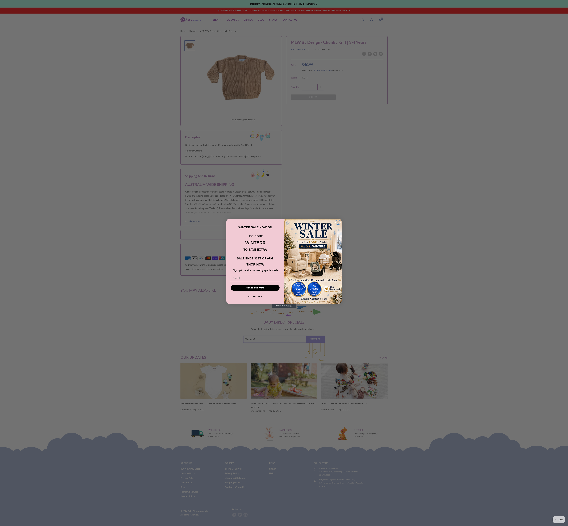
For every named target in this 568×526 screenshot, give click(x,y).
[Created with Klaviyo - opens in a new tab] (284, 306)
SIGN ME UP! (255, 287)
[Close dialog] (338, 222)
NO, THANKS (255, 297)
